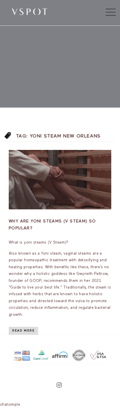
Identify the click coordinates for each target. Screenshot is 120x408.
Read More (23, 330)
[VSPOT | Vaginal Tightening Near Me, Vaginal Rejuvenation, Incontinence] (29, 11)
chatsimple (10, 405)
